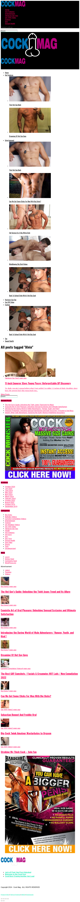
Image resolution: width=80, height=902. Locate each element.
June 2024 (9, 491)
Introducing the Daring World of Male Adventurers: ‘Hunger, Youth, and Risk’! (32, 409)
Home (7, 10)
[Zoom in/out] (8, 898)
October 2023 (10, 501)
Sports (7, 545)
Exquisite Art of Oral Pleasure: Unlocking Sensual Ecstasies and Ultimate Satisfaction (36, 407)
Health (7, 531)
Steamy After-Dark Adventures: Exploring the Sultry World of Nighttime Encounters (35, 413)
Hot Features (9, 12)
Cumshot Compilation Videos (15, 519)
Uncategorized (10, 548)
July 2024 (8, 489)
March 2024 (9, 497)
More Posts (5, 394)
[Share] (4, 898)
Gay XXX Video (10, 18)
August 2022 (9, 503)
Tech (6, 547)
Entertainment (10, 14)
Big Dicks (8, 515)
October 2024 (10, 487)
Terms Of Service (15, 894)
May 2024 (8, 493)
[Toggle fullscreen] (6, 898)
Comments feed (11, 561)
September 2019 (11, 506)
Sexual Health (10, 24)
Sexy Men (8, 543)
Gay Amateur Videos (12, 525)
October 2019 (10, 505)
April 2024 (8, 495)
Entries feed (9, 559)
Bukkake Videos (11, 517)
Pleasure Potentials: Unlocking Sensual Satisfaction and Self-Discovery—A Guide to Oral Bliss (39, 411)
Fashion (8, 20)
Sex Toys (8, 539)
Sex (6, 22)
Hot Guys (8, 535)
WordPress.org (10, 563)
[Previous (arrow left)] (1, 900)
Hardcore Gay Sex (11, 16)
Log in (7, 557)
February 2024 (10, 499)
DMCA (23, 894)
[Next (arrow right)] (4, 900)
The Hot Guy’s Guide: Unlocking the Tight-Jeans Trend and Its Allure (29, 405)
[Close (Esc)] (1, 898)
